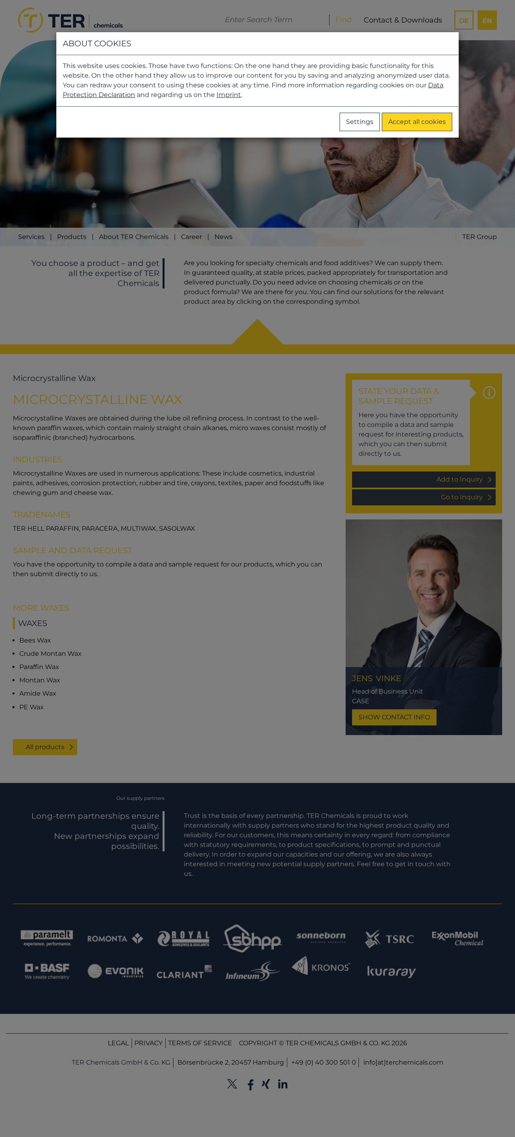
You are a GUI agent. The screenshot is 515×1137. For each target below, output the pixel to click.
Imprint (228, 95)
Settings (359, 122)
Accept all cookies (417, 122)
